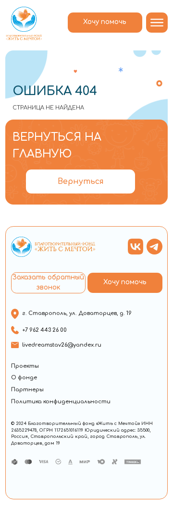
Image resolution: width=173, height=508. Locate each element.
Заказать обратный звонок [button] (48, 282)
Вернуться (81, 181)
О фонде (24, 378)
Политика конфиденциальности (61, 402)
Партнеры (27, 390)
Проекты (25, 366)
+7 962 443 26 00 (44, 330)
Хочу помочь (104, 21)
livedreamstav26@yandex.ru (61, 345)
